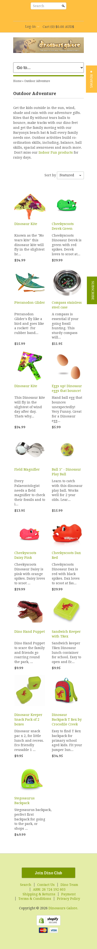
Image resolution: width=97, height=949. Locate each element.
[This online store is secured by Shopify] (48, 924)
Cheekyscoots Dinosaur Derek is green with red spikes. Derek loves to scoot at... (66, 245)
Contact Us (46, 885)
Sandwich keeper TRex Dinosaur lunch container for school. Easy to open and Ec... (66, 652)
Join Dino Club (48, 872)
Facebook (36, 15)
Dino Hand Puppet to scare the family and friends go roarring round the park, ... (29, 652)
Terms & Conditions (34, 899)
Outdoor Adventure (37, 81)
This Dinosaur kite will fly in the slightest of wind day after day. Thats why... (29, 407)
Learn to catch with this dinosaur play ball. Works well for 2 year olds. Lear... (67, 490)
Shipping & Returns (39, 894)
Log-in (30, 26)
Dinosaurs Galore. (63, 908)
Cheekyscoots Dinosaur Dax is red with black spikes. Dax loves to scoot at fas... (66, 574)
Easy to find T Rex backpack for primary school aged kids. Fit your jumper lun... (67, 740)
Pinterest (52, 15)
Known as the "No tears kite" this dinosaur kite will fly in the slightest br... (29, 245)
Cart (58, 27)
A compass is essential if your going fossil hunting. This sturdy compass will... (65, 325)
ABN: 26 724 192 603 (49, 889)
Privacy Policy (68, 899)
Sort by (50, 175)
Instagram (60, 15)
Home (17, 81)
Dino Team (69, 885)
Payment (68, 894)
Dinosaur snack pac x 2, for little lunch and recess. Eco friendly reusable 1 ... (29, 740)
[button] (91, 79)
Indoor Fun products (56, 152)
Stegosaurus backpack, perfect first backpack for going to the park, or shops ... (29, 819)
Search (38, 6)
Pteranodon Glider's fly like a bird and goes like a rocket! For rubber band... (29, 323)
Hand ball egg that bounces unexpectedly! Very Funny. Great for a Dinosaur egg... (67, 409)
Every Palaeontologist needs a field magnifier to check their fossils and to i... (29, 492)
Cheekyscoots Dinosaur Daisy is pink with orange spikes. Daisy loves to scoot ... (29, 574)
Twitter (44, 15)
